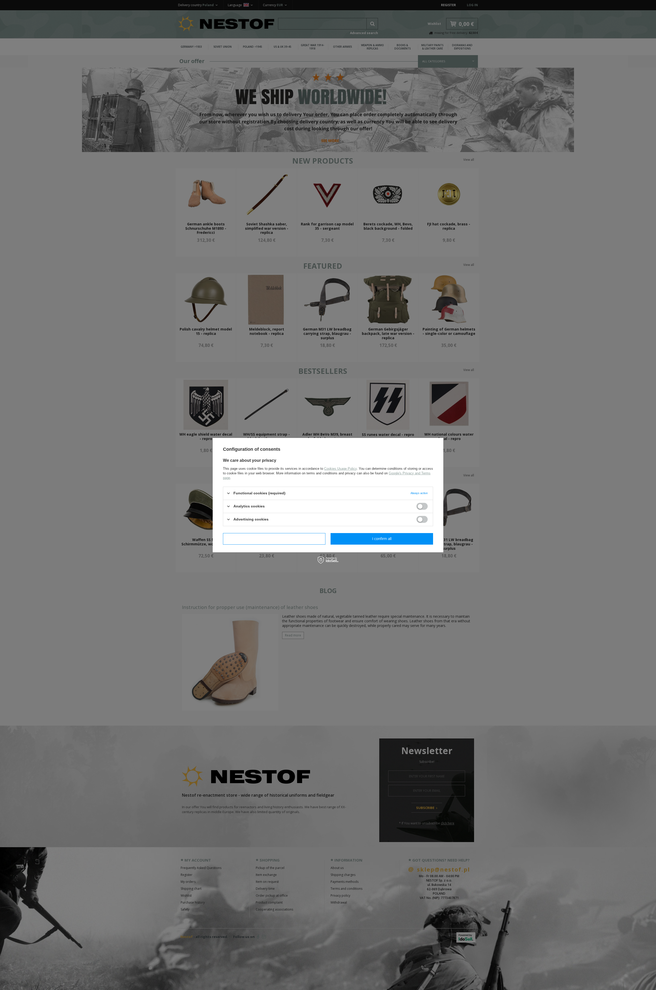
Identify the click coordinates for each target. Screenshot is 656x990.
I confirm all (382, 538)
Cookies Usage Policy (340, 468)
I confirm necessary (274, 538)
